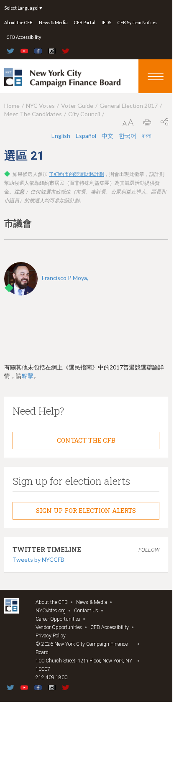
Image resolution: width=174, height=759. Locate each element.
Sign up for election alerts (86, 510)
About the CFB (18, 22)
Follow (148, 550)
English (61, 135)
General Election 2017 (129, 105)
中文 (108, 135)
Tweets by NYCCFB (38, 559)
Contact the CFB (86, 440)
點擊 (27, 375)
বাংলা (146, 135)
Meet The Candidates (33, 113)
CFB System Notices (137, 22)
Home (12, 105)
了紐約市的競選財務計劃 (76, 174)
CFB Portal (84, 22)
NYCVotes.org (51, 611)
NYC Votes (40, 105)
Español (86, 135)
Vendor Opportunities (59, 627)
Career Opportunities (58, 619)
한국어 (128, 135)
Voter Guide (77, 105)
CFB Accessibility (24, 37)
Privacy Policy (51, 636)
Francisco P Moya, (65, 277)
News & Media (53, 22)
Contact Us (86, 611)
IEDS (106, 22)
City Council (84, 113)
